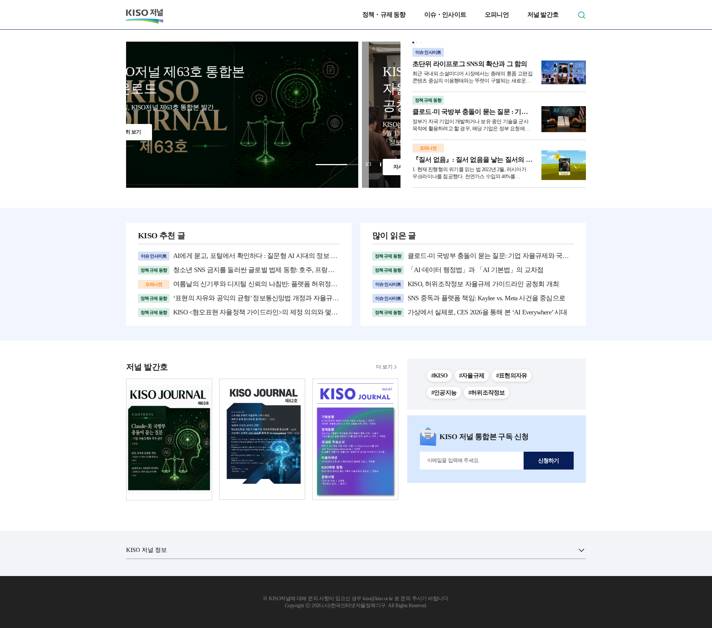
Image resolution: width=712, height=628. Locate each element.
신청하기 (548, 461)
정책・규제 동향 (384, 15)
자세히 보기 (170, 167)
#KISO (439, 375)
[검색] (581, 14)
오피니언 (497, 15)
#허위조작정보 (486, 392)
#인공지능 (443, 392)
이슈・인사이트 (445, 15)
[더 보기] (581, 550)
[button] (413, 42)
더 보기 (384, 367)
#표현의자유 (511, 375)
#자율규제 (471, 375)
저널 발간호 (542, 15)
